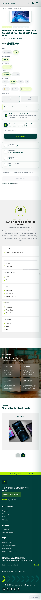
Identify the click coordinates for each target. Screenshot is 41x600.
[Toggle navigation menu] (37, 3)
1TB (27, 81)
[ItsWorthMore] (9, 3)
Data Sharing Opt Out (9, 551)
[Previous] (18, 455)
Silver (16, 89)
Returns (5, 517)
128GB (5, 81)
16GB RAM (16, 74)
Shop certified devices (11, 494)
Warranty (5, 514)
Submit (36, 565)
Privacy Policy (7, 542)
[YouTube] (4, 589)
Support (5, 511)
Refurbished (7, 52)
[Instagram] (7, 589)
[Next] (23, 455)
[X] (15, 589)
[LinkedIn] (11, 589)
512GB (20, 81)
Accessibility (6, 548)
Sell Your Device (8, 532)
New (11, 98)
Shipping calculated (7, 183)
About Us (5, 529)
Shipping (5, 520)
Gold (7, 89)
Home (4, 8)
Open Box (29, 98)
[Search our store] (29, 3)
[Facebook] (18, 589)
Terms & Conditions (9, 545)
